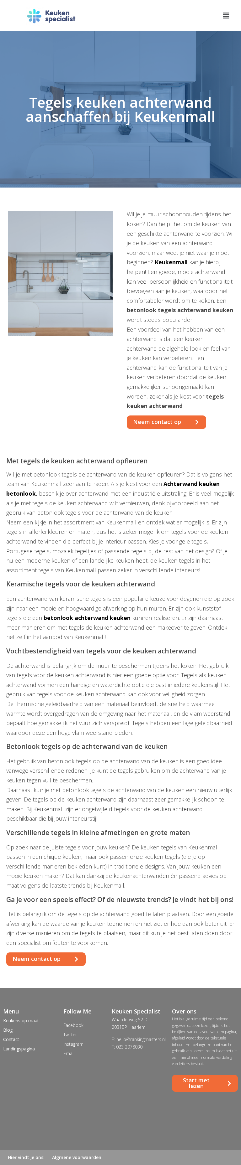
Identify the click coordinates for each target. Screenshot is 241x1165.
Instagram (73, 1044)
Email (68, 1053)
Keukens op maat (21, 1020)
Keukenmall (171, 262)
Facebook (73, 1025)
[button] (166, 422)
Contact (11, 1039)
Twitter (70, 1035)
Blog (8, 1030)
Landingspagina (19, 1049)
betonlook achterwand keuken (87, 617)
